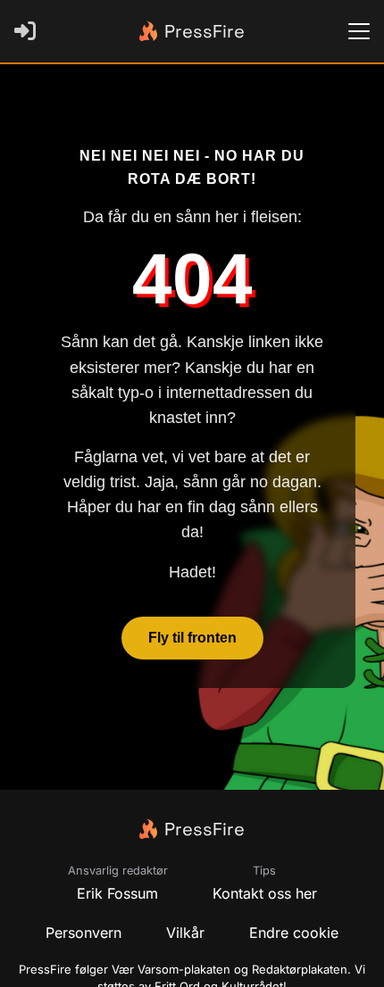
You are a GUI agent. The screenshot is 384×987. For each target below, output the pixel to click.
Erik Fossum (117, 893)
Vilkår (185, 932)
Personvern (83, 932)
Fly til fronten (192, 637)
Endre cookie (293, 932)
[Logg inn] (28, 31)
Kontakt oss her (265, 893)
